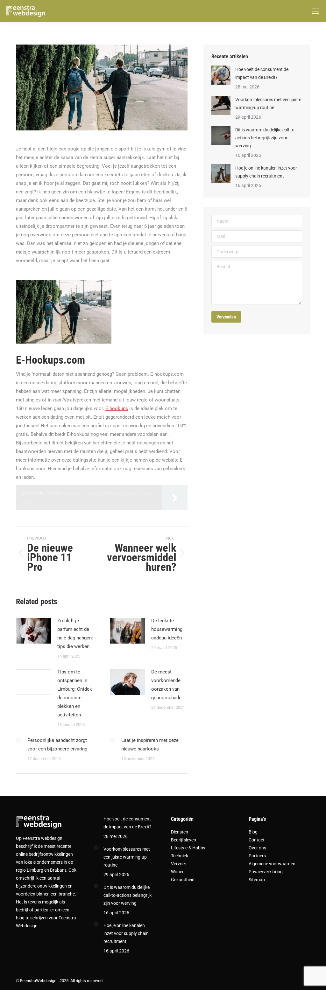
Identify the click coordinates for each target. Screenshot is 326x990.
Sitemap (257, 879)
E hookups (116, 408)
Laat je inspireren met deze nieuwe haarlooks (150, 744)
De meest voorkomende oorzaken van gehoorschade (166, 685)
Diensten (179, 831)
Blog (253, 831)
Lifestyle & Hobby (188, 847)
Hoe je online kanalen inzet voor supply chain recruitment (266, 171)
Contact (257, 839)
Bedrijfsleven (183, 839)
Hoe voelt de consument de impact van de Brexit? (261, 73)
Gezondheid (183, 879)
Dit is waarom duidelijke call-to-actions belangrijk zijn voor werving (265, 137)
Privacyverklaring (266, 871)
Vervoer (178, 863)
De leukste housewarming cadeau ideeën (166, 629)
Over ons (257, 847)
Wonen (178, 871)
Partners (257, 855)
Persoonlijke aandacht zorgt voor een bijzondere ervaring (57, 744)
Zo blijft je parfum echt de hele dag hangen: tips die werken (75, 633)
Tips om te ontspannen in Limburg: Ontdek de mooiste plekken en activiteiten (74, 693)
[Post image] (33, 631)
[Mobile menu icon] (316, 11)
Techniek (179, 855)
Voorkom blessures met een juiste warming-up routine (268, 103)
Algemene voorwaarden (272, 863)
